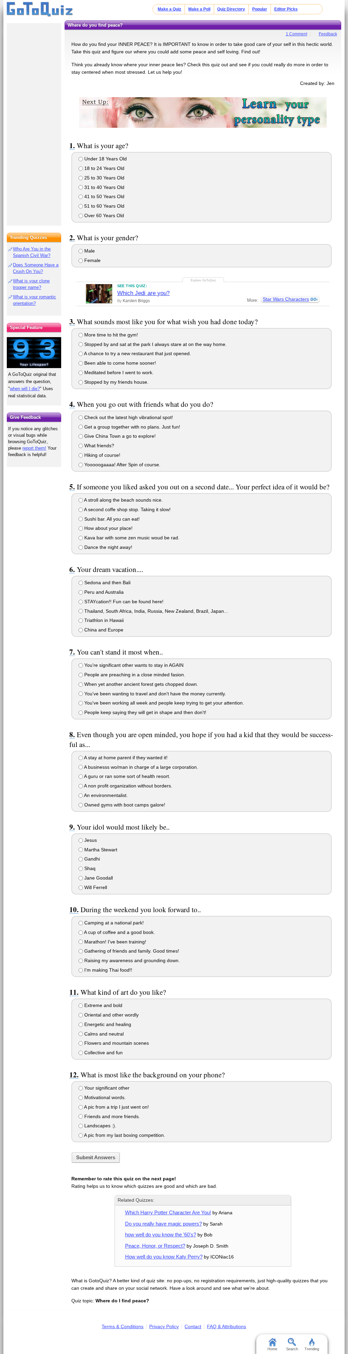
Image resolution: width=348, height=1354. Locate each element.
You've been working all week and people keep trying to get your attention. (163, 703)
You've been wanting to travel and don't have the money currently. (154, 693)
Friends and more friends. (111, 1116)
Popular (259, 9)
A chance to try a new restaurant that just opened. (137, 353)
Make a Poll (199, 9)
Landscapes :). (99, 1125)
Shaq (89, 868)
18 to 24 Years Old (103, 168)
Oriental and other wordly (111, 1015)
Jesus (90, 840)
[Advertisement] (34, 122)
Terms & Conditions (122, 1326)
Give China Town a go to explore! (119, 436)
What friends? (98, 445)
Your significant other (106, 1088)
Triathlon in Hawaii (103, 620)
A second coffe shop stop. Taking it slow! (127, 509)
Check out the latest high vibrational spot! (128, 417)
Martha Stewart (100, 849)
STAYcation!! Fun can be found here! (123, 601)
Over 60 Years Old (103, 215)
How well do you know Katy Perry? (164, 1257)
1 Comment (296, 34)
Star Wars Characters (286, 299)
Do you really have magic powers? (163, 1224)
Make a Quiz (169, 9)
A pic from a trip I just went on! (116, 1107)
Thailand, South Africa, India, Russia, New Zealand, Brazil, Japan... (155, 611)
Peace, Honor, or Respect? (155, 1246)
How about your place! (108, 528)
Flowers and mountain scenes (116, 1043)
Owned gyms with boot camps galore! (124, 805)
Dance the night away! (107, 547)
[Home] (40, 9)
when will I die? (25, 388)
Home (272, 1349)
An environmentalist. (105, 795)
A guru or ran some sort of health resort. (126, 776)
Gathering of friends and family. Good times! (131, 951)
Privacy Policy (164, 1326)
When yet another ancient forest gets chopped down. (140, 684)
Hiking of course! (101, 455)
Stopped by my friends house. (116, 382)
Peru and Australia (103, 592)
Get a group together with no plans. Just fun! (131, 427)
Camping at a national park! (113, 922)
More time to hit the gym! (110, 334)
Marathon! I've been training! (114, 941)
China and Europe (103, 629)
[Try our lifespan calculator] (34, 352)
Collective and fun (103, 1052)
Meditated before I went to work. (118, 372)
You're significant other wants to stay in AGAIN (133, 665)
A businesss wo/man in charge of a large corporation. (140, 767)
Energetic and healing (107, 1024)
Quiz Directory (231, 9)
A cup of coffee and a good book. (119, 932)
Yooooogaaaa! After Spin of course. (121, 464)
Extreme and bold (102, 1005)
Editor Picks (286, 9)
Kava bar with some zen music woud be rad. (131, 537)
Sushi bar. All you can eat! (111, 519)
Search (292, 1349)
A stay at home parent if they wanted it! (125, 757)
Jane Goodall (98, 878)
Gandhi (91, 859)
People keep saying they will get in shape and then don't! (144, 712)
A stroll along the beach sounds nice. (123, 500)
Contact (193, 1326)
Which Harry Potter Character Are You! (168, 1212)
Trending (311, 1349)
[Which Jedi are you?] (99, 293)
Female (92, 260)
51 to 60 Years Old (103, 206)
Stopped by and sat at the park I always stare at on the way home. (155, 344)
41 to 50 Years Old (103, 196)
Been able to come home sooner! (119, 363)
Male (89, 251)
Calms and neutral (103, 1034)
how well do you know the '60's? (160, 1234)
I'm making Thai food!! (107, 970)
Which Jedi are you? (143, 293)
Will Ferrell (95, 887)
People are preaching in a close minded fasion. (134, 674)
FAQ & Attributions (226, 1326)
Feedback (328, 34)
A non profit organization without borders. (127, 785)
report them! (34, 448)
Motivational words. (104, 1097)
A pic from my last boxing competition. (124, 1135)
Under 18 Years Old (105, 158)
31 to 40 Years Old (103, 187)
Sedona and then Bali (106, 582)
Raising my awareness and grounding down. (131, 960)
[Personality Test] (203, 112)
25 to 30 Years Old (103, 177)
